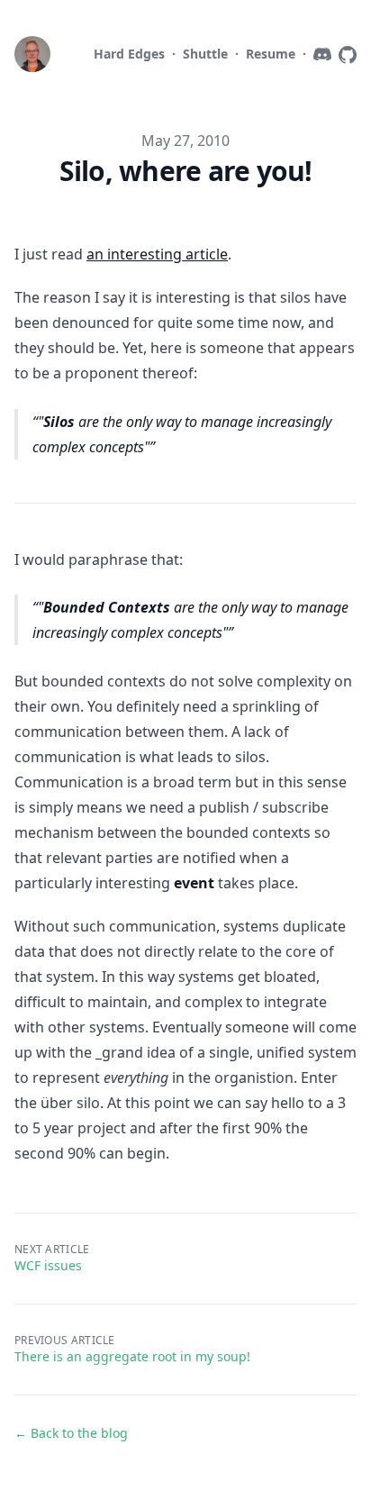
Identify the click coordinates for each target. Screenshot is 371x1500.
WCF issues (48, 1265)
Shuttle (205, 53)
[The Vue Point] (36, 54)
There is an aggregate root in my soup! (132, 1356)
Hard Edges (129, 53)
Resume (270, 53)
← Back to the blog (71, 1432)
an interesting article (157, 254)
